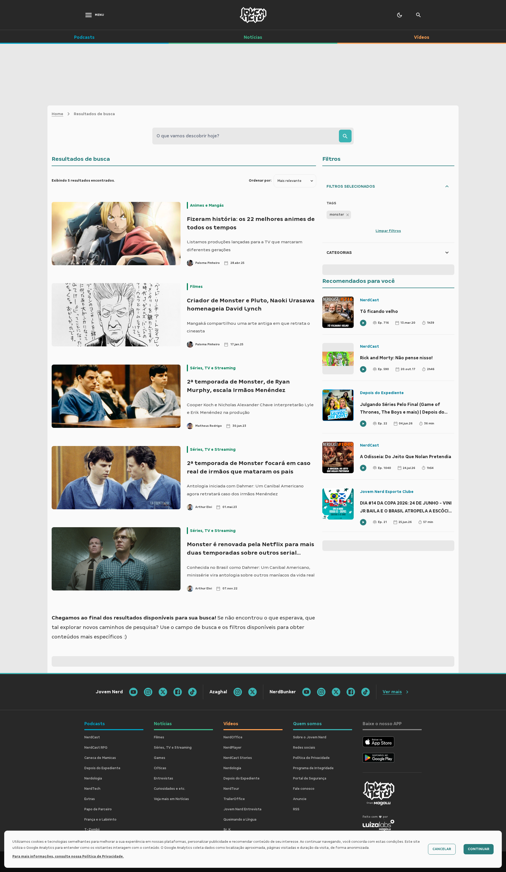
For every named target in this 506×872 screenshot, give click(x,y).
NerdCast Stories (237, 758)
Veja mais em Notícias (171, 799)
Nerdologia (93, 778)
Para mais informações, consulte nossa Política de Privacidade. (68, 856)
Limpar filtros (388, 231)
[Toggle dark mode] (399, 15)
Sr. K (227, 829)
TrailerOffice (234, 799)
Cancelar (441, 849)
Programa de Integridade (313, 768)
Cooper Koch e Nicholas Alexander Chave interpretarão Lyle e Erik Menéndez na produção (250, 408)
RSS (296, 809)
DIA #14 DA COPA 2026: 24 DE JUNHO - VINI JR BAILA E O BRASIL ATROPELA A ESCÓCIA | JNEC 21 (407, 508)
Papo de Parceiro (98, 809)
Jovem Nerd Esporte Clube (386, 492)
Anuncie (299, 799)
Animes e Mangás (207, 205)
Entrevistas (163, 778)
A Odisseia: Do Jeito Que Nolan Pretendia (405, 456)
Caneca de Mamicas (100, 758)
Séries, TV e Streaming (213, 368)
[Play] (363, 323)
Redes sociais (304, 747)
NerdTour (231, 789)
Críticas (160, 768)
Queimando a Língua (239, 819)
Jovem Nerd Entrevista (242, 809)
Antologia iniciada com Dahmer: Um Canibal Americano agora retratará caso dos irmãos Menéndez (245, 489)
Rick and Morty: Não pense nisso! (396, 357)
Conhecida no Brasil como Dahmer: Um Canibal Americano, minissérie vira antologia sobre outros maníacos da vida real (251, 571)
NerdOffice (232, 737)
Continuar (478, 849)
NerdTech (92, 789)
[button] (339, 215)
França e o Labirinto (100, 819)
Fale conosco (303, 789)
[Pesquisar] (345, 136)
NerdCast (369, 300)
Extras (89, 799)
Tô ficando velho (379, 311)
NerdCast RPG (96, 747)
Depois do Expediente (382, 393)
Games (159, 758)
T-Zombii (92, 829)
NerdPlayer (232, 747)
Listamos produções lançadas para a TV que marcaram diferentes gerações (244, 245)
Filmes (196, 286)
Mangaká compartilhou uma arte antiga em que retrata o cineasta (248, 327)
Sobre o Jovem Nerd (309, 737)
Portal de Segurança (309, 778)
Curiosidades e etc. (169, 789)
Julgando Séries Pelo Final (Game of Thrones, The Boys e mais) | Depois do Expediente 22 (402, 409)
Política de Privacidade (311, 758)
